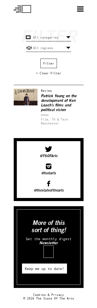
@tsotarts (48, 173)
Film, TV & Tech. (55, 119)
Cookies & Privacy (48, 295)
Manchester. (51, 123)
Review (46, 91)
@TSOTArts (48, 156)
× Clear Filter (48, 73)
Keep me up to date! (44, 268)
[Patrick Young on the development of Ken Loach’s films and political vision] (26, 104)
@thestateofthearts (49, 190)
